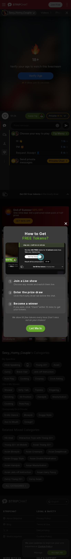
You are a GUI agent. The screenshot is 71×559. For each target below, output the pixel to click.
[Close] (66, 223)
